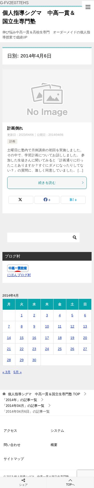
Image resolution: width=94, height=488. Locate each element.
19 (72, 338)
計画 (12, 141)
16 (34, 338)
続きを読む (47, 183)
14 (9, 338)
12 (72, 326)
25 (60, 349)
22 (22, 349)
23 (34, 349)
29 (22, 360)
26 (72, 349)
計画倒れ (15, 128)
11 (59, 326)
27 (85, 349)
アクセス (10, 430)
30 (34, 360)
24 (47, 349)
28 (9, 360)
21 (9, 349)
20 (85, 338)
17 (47, 338)
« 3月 (6, 372)
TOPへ (70, 484)
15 (22, 338)
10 (47, 326)
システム (57, 430)
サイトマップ (14, 459)
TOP (44, 394)
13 (85, 326)
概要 (54, 445)
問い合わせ (12, 445)
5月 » (17, 372)
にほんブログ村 (19, 275)
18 (60, 338)
